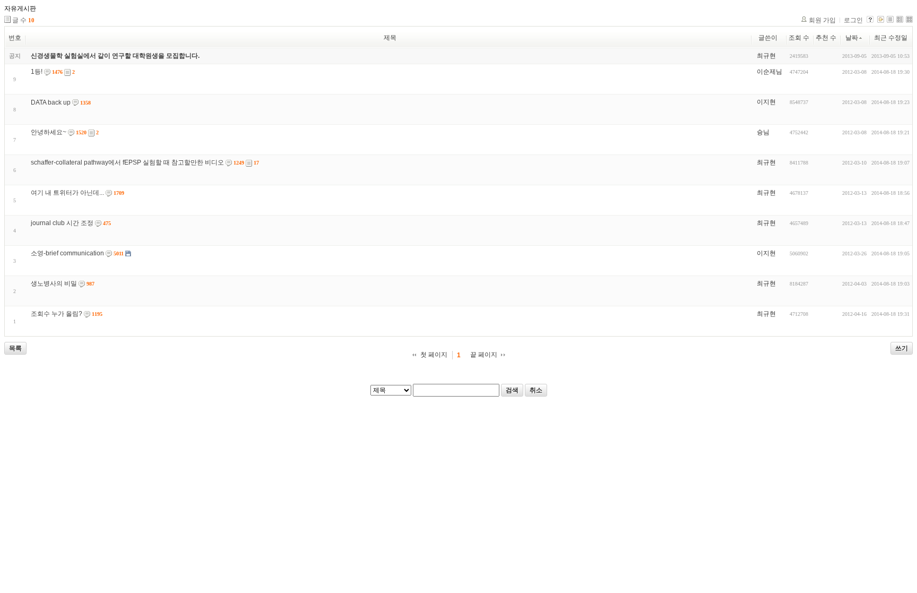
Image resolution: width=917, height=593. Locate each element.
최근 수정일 (890, 37)
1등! (36, 71)
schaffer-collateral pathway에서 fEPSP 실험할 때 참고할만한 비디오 (127, 162)
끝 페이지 (483, 354)
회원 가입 (822, 20)
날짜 (851, 37)
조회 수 (799, 37)
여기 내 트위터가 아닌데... (67, 192)
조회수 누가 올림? (56, 313)
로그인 (853, 20)
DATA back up (51, 102)
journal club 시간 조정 (62, 223)
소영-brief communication (67, 253)
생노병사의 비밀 (54, 283)
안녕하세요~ (48, 132)
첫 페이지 (433, 354)
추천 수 (826, 37)
